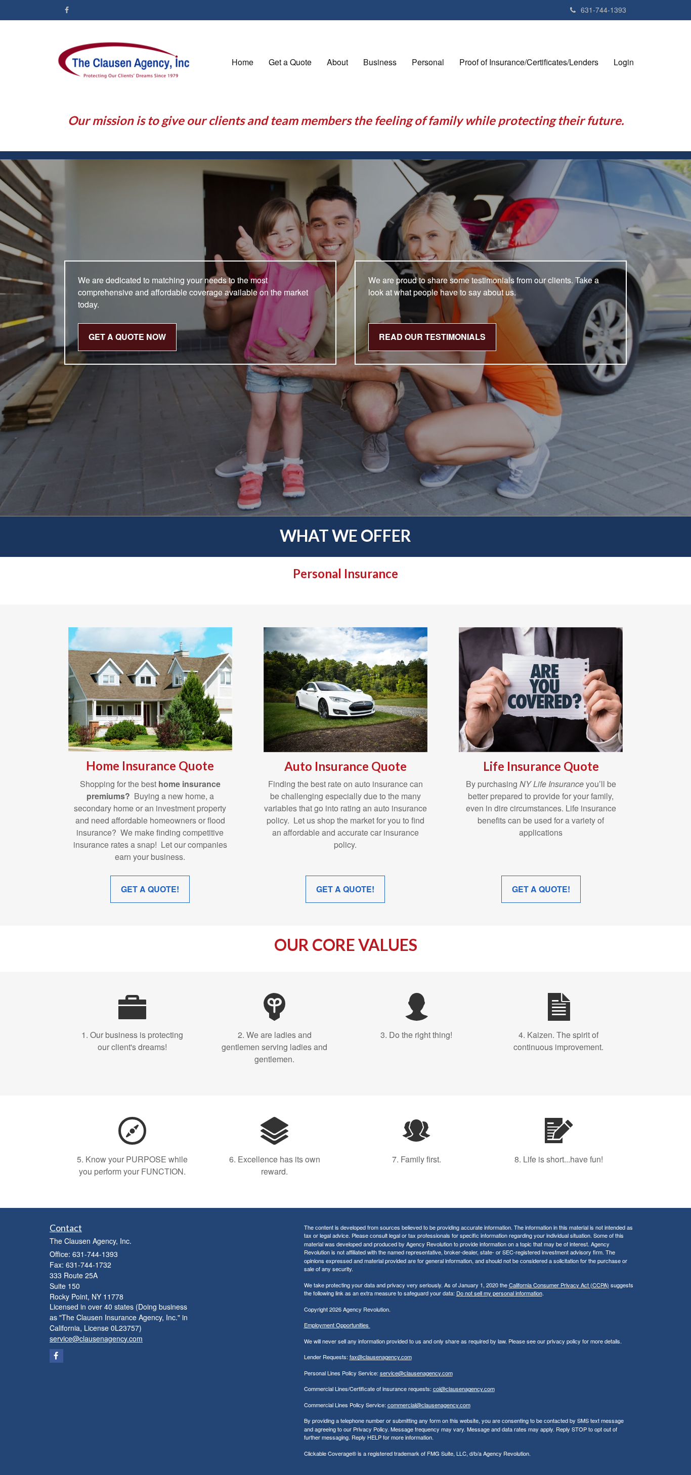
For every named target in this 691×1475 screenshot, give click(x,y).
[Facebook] (67, 10)
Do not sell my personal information (499, 1293)
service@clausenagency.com (416, 1373)
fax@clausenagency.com (381, 1357)
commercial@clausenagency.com (428, 1405)
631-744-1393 (603, 10)
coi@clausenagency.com (464, 1388)
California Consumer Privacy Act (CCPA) (559, 1285)
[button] (290, 62)
